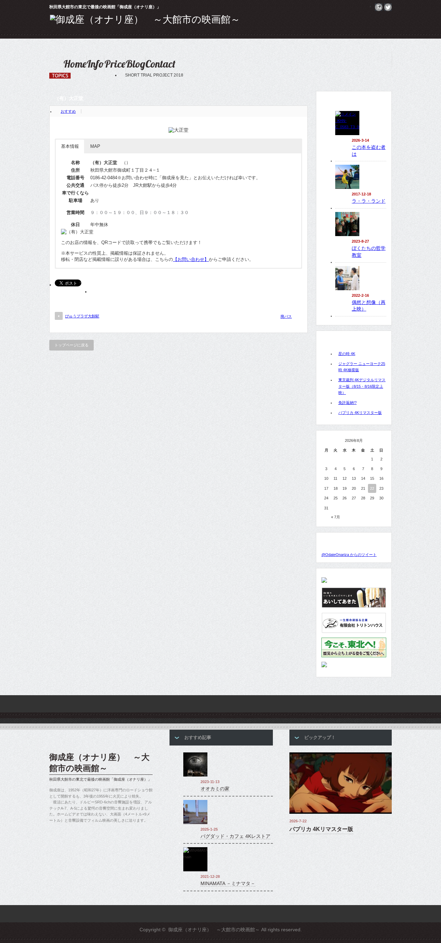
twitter (388, 7)
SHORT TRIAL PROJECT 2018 (128, 75)
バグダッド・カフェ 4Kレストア (235, 836)
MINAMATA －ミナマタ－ (228, 883)
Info (95, 63)
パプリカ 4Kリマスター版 (360, 412)
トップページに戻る (71, 345)
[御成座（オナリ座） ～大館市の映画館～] (145, 19)
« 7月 (335, 517)
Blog (135, 63)
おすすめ (68, 111)
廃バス (286, 316)
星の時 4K (346, 354)
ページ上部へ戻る (435, 674)
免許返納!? (347, 402)
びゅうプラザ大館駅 (82, 316)
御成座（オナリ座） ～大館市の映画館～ (99, 762)
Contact (160, 63)
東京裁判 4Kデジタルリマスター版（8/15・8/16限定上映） (362, 386)
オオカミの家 (215, 788)
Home (74, 63)
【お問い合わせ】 (191, 259)
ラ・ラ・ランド (369, 201)
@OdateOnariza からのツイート (349, 554)
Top (425, 927)
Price (114, 63)
